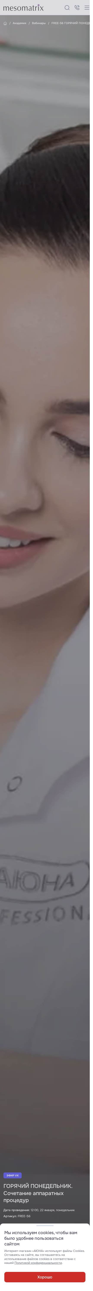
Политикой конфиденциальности (38, 1263)
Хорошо (44, 1277)
